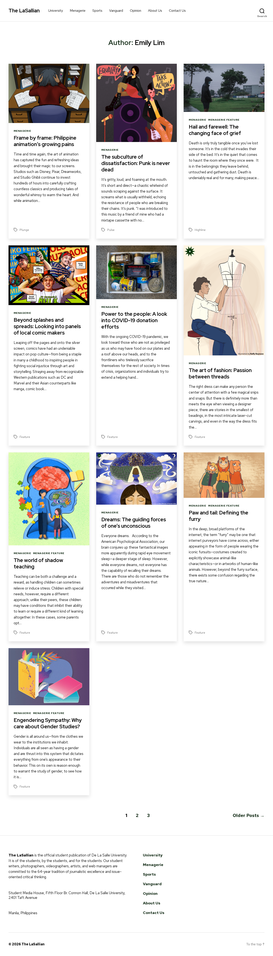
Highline (200, 230)
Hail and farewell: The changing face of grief (215, 129)
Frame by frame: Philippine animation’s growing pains (45, 141)
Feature (25, 437)
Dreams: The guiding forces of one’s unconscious (133, 522)
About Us (155, 11)
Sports (97, 11)
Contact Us (177, 11)
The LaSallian (24, 10)
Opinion (135, 11)
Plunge (24, 230)
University (55, 11)
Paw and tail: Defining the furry (218, 515)
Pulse (111, 230)
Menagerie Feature (223, 120)
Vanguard (116, 11)
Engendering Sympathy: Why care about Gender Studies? (48, 723)
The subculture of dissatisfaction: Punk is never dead (135, 163)
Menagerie (78, 11)
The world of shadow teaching (38, 563)
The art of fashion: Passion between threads (220, 373)
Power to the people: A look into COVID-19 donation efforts (134, 320)
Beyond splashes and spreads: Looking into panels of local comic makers (47, 326)
